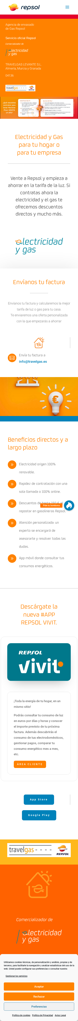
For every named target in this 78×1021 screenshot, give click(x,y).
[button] (69, 505)
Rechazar (39, 996)
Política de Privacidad (42, 1015)
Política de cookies (21, 1015)
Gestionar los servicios (16, 976)
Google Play (39, 815)
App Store (39, 799)
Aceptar (39, 986)
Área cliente (30, 764)
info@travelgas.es (33, 361)
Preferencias (39, 1006)
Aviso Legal (60, 1015)
